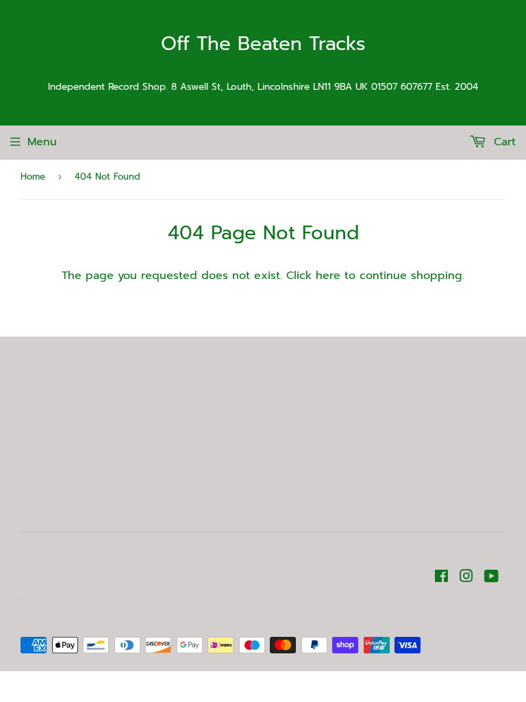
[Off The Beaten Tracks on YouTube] (491, 578)
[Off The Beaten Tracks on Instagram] (466, 578)
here (328, 275)
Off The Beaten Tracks (263, 44)
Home (33, 176)
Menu (42, 142)
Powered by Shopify (213, 617)
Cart (503, 142)
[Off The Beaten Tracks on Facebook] (441, 578)
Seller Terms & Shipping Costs (44, 436)
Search (39, 483)
